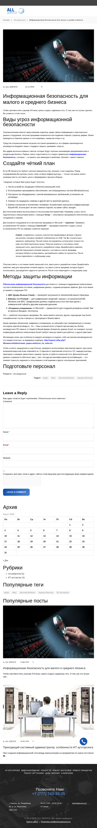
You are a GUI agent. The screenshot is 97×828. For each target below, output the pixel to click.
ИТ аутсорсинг (15, 577)
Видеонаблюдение (30, 770)
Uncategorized (19, 20)
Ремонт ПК (46, 770)
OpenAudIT (41, 226)
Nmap (47, 215)
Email (6, 445)
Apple (45, 378)
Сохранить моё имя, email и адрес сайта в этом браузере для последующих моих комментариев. (48, 474)
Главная (6, 20)
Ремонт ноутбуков (62, 770)
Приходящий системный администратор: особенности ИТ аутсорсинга (48, 747)
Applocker (69, 223)
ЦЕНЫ (47, 773)
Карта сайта (32, 822)
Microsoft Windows (66, 378)
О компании (67, 773)
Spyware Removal (85, 378)
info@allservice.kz (79, 803)
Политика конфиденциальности (55, 822)
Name (6, 432)
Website (6, 458)
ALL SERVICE (11, 86)
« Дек (5, 560)
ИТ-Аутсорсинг (12, 770)
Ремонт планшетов (82, 770)
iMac (53, 378)
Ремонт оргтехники (34, 773)
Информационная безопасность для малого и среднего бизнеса (44, 668)
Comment (7, 401)
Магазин (56, 773)
